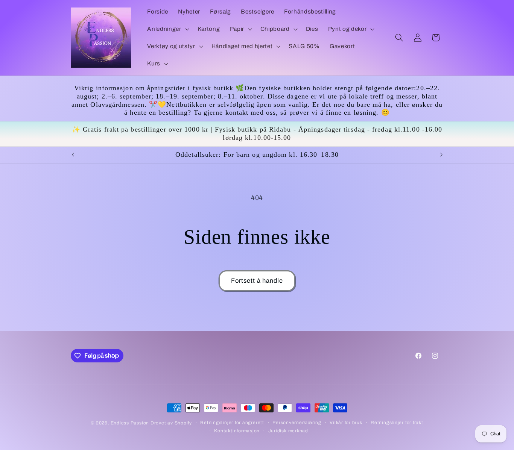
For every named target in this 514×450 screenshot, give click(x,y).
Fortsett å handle (257, 280)
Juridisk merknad (288, 430)
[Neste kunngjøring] (441, 155)
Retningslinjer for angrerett (232, 422)
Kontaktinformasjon (237, 430)
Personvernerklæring (296, 422)
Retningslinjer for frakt (397, 422)
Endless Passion (131, 423)
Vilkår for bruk (346, 422)
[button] (167, 29)
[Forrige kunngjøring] (73, 155)
